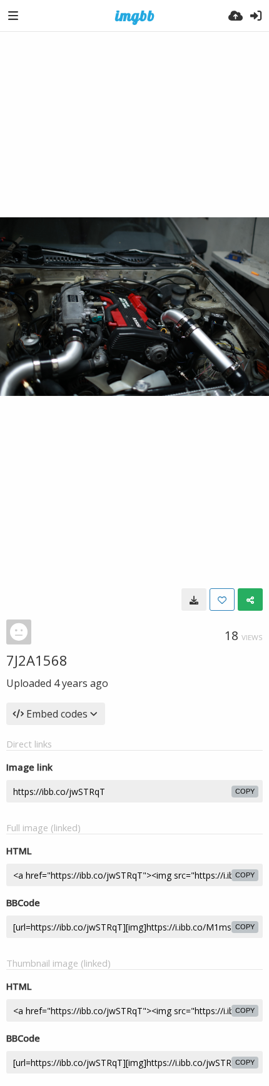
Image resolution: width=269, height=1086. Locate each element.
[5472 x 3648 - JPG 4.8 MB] (193, 599)
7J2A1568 (37, 660)
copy (245, 791)
